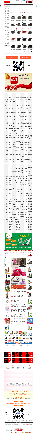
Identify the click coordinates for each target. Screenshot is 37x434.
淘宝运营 (26, 137)
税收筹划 (10, 123)
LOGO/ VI (18, 112)
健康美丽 (18, 221)
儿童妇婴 (8, 15)
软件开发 (14, 171)
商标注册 (6, 137)
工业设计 (30, 128)
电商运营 (26, 131)
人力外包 (30, 165)
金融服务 (10, 128)
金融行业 (5, 36)
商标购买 (6, 176)
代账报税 (10, 112)
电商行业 (5, 39)
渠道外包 (22, 144)
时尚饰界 (8, 43)
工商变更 (6, 123)
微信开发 (30, 208)
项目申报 (10, 208)
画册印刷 (18, 208)
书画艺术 (8, 8)
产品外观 (26, 193)
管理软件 (14, 180)
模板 (14, 119)
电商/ (26, 99)
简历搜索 (10, 176)
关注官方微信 (7, 65)
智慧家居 (18, 227)
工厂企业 (5, 15)
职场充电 (10, 189)
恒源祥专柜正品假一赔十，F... (7, 285)
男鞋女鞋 (8, 13)
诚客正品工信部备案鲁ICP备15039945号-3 (18, 428)
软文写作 (22, 135)
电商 (14, 142)
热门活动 (30, 135)
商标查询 (6, 135)
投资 (10, 144)
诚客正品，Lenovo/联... (7, 298)
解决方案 (14, 108)
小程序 (14, 154)
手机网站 (14, 128)
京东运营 (26, 144)
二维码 (29, 67)
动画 (26, 161)
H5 (21, 159)
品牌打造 (30, 178)
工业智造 (26, 108)
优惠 (6, 147)
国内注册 (6, 114)
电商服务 (30, 154)
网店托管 (26, 142)
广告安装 (18, 150)
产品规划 (14, 204)
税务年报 (10, 119)
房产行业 (5, 38)
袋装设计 (18, 154)
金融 (10, 101)
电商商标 (6, 182)
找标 (6, 180)
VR (6, 217)
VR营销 (30, 97)
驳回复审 (6, 144)
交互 (14, 199)
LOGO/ (18, 99)
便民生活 (5, 22)
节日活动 (8, 44)
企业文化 (6, 97)
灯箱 (18, 173)
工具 (14, 182)
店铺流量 (22, 209)
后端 (14, 126)
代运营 (22, 101)
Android (14, 137)
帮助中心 (30, 0)
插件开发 (14, 212)
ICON (14, 201)
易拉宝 (18, 152)
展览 (22, 186)
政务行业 (8, 36)
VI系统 (18, 122)
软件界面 (14, 195)
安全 (14, 217)
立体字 (18, 178)
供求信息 (5, 27)
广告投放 (30, 182)
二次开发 (14, 122)
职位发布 (10, 173)
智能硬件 (26, 209)
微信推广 (22, 182)
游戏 (26, 171)
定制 (14, 116)
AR (6, 222)
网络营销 (22, 97)
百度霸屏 (22, 142)
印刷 (18, 110)
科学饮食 (18, 219)
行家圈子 (10, 195)
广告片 (18, 193)
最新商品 (7, 345)
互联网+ (17, 217)
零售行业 (8, 39)
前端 (14, 123)
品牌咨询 (18, 133)
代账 (10, 116)
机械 (26, 199)
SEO (22, 128)
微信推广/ (22, 99)
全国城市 (8, 22)
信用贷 (10, 135)
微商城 (14, 159)
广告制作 (18, 161)
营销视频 (18, 199)
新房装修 (30, 122)
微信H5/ (14, 105)
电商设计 (26, 112)
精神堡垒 (18, 176)
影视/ (18, 108)
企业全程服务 (6, 28)
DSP (22, 199)
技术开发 (30, 203)
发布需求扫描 (29, 65)
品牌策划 (18, 97)
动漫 (26, 101)
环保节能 (18, 229)
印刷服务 (18, 201)
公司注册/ (6, 99)
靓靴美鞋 (5, 17)
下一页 (25, 51)
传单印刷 (18, 209)
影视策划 (18, 191)
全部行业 (5, 34)
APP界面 (14, 193)
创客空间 (8, 42)
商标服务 (6, 131)
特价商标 (6, 178)
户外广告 (22, 203)
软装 (6, 201)
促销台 (18, 180)
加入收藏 (5, 0)
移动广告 (22, 195)
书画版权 (6, 161)
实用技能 (10, 201)
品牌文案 (22, 137)
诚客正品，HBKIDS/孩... (30, 291)
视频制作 (30, 144)
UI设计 (30, 214)
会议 (22, 180)
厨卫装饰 (8, 19)
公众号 (7, 67)
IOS (14, 135)
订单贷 (10, 133)
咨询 (10, 152)
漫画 (26, 154)
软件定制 (14, 186)
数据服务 (14, 214)
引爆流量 (22, 126)
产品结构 (26, 195)
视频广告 (22, 201)
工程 (6, 108)
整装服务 (30, 114)
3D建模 (26, 203)
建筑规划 (30, 99)
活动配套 (22, 178)
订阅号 (14, 165)
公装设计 (30, 112)
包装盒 (18, 204)
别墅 (6, 209)
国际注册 (6, 116)
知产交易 (6, 171)
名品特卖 (8, 27)
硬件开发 (30, 131)
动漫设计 (30, 142)
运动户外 (5, 11)
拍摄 (26, 126)
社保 (10, 180)
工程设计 (6, 206)
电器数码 (5, 19)
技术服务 (14, 206)
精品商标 (6, 184)
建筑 (6, 212)
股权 (10, 159)
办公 (6, 193)
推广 (22, 122)
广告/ (18, 105)
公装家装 (30, 110)
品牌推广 (18, 137)
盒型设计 (18, 147)
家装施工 (6, 221)
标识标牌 (18, 168)
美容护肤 (5, 13)
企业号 (14, 168)
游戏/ (26, 105)
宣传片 (18, 186)
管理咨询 (10, 97)
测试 (14, 209)
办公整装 (6, 204)
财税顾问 (10, 122)
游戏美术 (26, 178)
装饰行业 (8, 34)
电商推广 (30, 159)
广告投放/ (22, 105)
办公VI (18, 126)
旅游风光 (5, 44)
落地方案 (26, 97)
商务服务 (8, 26)
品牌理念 (18, 135)
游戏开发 (30, 150)
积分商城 (32, 0)
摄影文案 (30, 147)
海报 (18, 159)
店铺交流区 (28, 0)
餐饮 (14, 144)
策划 (26, 180)
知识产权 (6, 101)
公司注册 (6, 112)
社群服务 (8, 21)
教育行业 (8, 38)
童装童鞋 (8, 11)
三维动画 (26, 159)
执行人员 (22, 184)
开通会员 (10, 193)
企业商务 (5, 21)
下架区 (26, 0)
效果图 (26, 201)
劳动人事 (10, 161)
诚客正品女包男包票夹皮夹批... (13, 20)
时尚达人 (5, 8)
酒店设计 (30, 116)
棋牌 (26, 182)
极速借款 (10, 137)
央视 (22, 204)
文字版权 (6, 165)
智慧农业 (18, 224)
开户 (6, 126)
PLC (26, 221)
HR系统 (14, 178)
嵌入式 (14, 184)
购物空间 (6, 199)
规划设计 (6, 214)
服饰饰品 (8, 17)
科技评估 (10, 212)
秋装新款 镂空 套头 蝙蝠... (30, 278)
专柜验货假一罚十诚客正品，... (29, 265)
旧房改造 (30, 123)
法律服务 (10, 147)
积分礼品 (28, 345)
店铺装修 (26, 116)
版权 (26, 168)
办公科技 (8, 16)
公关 (22, 168)
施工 (6, 203)
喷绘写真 (18, 171)
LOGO (26, 128)
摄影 (18, 195)
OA (14, 176)
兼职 (10, 184)
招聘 (10, 178)
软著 (6, 168)
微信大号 (22, 154)
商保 (10, 182)
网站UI (14, 203)
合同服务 (10, 154)
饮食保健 (8, 10)
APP (14, 101)
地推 (22, 147)
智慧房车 (18, 226)
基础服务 (10, 217)
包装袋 (18, 206)
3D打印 (30, 133)
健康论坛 (5, 30)
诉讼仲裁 (10, 165)
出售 (6, 186)
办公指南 (8, 23)
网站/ (14, 99)
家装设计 (30, 119)
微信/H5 (21, 119)
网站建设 (14, 112)
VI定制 (18, 123)
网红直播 (22, 165)
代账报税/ (10, 99)
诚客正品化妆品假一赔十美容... (7, 272)
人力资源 (10, 168)
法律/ (10, 105)
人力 (10, 108)
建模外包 (30, 105)
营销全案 (22, 112)
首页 (26, 119)
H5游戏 (26, 184)
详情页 (26, 122)
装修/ (6, 105)
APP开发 (30, 206)
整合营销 (22, 116)
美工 (26, 147)
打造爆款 (22, 212)
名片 (18, 214)
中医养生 (8, 32)
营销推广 (30, 171)
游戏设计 (30, 152)
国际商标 (6, 142)
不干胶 (18, 212)
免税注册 (6, 122)
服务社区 (5, 23)
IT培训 (14, 97)
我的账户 (14, 345)
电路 (26, 214)
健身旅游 (18, 222)
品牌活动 (22, 176)
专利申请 (6, 154)
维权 (6, 159)
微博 (22, 161)
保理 (10, 142)
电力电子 (26, 217)
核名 (6, 119)
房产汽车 (5, 43)
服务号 (14, 161)
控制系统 (26, 212)
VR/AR (30, 104)
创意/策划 (30, 173)
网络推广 (30, 180)
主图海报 (26, 123)
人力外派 (14, 219)
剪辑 (18, 189)
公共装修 (6, 189)
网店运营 (26, 135)
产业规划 (10, 209)
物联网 (26, 219)
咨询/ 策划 (18, 128)
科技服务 (10, 203)
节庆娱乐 (5, 10)
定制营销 (22, 123)
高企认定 (10, 206)
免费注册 (21, 345)
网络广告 (22, 193)
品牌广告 (30, 186)
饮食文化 (8, 30)
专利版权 (6, 150)
